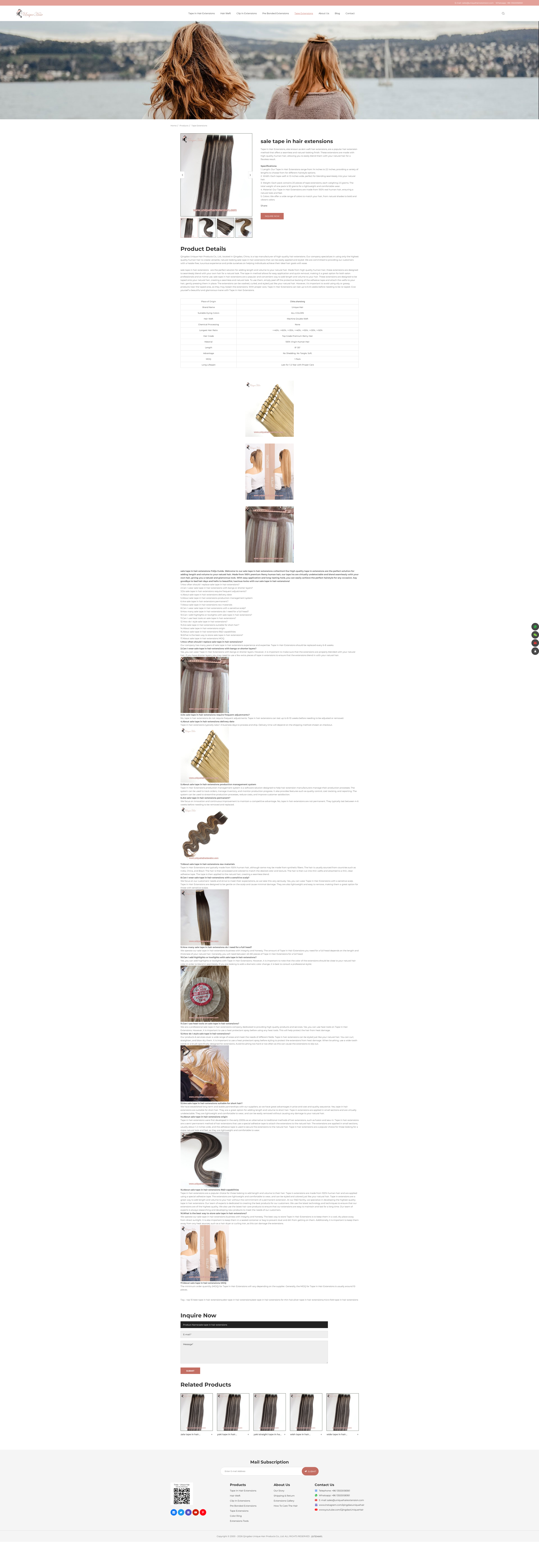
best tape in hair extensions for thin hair (272, 1299)
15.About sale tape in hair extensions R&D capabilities (208, 631)
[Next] (250, 174)
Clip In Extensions (247, 13)
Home (174, 125)
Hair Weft (225, 13)
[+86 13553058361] (535, 626)
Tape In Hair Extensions (201, 13)
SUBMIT (312, 1471)
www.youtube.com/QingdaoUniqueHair (341, 1509)
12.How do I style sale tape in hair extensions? (204, 621)
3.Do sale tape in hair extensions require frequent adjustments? (214, 591)
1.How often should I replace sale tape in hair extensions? (210, 584)
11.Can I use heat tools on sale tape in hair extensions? (208, 618)
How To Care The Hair (286, 1505)
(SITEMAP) (316, 1536)
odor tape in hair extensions (236, 1299)
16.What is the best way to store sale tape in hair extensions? (212, 635)
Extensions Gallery (284, 1500)
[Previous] (182, 174)
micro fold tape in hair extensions (340, 1299)
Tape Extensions (303, 13)
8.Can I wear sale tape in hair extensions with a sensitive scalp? (213, 608)
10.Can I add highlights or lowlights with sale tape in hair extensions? (216, 614)
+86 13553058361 (515, 3)
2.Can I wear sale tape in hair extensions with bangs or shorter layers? (217, 587)
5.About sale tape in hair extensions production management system (217, 598)
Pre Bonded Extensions (275, 13)
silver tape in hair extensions (308, 1299)
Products (184, 125)
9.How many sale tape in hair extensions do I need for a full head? (215, 611)
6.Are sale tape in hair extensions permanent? (205, 601)
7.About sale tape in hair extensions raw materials (206, 604)
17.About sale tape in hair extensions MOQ (202, 638)
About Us (324, 13)
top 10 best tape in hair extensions (204, 1299)
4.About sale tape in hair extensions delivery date (206, 594)
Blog (337, 13)
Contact (350, 13)
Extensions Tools (239, 1520)
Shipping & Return (284, 1495)
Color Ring (236, 1515)
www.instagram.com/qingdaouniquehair (341, 1504)
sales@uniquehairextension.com (478, 3)
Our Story (279, 1490)
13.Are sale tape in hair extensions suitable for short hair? (210, 624)
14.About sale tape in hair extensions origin (203, 628)
